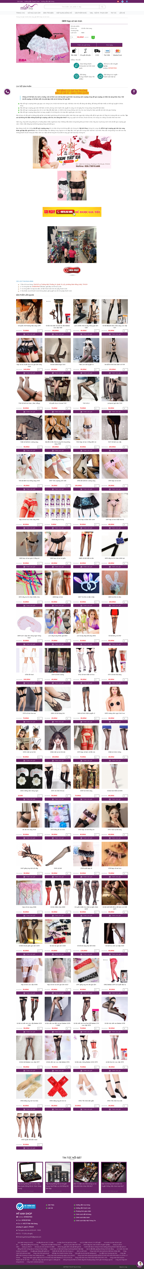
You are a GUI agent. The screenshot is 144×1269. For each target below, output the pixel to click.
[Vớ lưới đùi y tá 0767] (115, 621)
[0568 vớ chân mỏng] (115, 737)
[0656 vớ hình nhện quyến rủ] (86, 699)
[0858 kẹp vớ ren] (58, 582)
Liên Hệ (50, 1208)
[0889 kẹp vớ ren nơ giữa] (58, 544)
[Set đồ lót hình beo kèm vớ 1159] (115, 350)
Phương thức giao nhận (83, 1211)
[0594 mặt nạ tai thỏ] (29, 737)
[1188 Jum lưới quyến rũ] (86, 350)
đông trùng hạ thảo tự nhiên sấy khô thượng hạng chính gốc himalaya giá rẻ (87, 1260)
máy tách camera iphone (35, 1262)
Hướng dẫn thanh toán (83, 1208)
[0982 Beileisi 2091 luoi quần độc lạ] (115, 970)
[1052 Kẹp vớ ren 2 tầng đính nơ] (86, 427)
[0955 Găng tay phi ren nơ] (58, 1086)
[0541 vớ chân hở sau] (58, 776)
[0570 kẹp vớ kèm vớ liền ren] (86, 737)
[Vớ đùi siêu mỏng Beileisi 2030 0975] (86, 1048)
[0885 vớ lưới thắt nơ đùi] (86, 544)
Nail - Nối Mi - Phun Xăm (99, 13)
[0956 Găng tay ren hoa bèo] (29, 1086)
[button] (33, 74)
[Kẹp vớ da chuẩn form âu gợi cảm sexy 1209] (29, 350)
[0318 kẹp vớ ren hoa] (115, 854)
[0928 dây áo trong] (58, 505)
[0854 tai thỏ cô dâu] (115, 582)
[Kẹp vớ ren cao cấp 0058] (29, 970)
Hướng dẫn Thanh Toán (32, 1)
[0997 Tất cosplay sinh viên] (58, 466)
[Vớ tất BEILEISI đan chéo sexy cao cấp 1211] (115, 311)
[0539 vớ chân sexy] (86, 776)
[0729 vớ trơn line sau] (29, 699)
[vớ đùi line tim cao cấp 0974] (115, 1048)
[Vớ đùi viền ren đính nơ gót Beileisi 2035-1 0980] (58, 1009)
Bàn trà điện (48, 13)
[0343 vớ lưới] (58, 854)
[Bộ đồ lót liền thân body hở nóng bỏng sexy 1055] (58, 427)
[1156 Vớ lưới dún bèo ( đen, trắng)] (29, 389)
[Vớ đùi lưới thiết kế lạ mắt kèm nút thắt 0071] (115, 893)
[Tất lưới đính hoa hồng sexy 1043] (29, 466)
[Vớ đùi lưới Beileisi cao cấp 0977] (29, 1048)
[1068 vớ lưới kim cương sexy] (29, 427)
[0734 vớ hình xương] (58, 660)
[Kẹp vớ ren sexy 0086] (29, 893)
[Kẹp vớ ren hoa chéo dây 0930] (29, 505)
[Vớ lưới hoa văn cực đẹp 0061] (115, 931)
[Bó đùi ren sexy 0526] (29, 815)
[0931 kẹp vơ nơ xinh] (115, 466)
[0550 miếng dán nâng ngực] (29, 776)
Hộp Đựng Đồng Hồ (64, 13)
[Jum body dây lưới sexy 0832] (86, 621)
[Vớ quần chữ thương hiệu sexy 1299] (29, 311)
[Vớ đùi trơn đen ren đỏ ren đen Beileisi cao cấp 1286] (58, 311)
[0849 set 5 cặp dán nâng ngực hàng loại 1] (29, 621)
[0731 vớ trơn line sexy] (115, 660)
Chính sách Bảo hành (83, 1217)
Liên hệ (122, 13)
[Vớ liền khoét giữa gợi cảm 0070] (29, 931)
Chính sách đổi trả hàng (83, 1214)
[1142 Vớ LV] (86, 389)
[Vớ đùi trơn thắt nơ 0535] (115, 776)
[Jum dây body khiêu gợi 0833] (58, 621)
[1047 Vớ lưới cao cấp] (115, 427)
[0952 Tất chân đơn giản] (86, 1086)
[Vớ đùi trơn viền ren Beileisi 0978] (115, 1009)
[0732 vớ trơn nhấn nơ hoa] (86, 660)
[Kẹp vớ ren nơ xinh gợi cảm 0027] (58, 970)
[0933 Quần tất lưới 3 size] (29, 1125)
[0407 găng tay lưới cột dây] (29, 854)
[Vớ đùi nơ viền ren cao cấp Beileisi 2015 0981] (29, 1009)
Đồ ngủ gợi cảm (34, 13)
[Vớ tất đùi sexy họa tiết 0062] (86, 931)
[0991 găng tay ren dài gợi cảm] (86, 970)
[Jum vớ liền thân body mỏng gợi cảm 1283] (86, 311)
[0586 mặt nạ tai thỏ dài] (58, 737)
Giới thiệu (20, 1)
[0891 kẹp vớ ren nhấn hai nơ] (115, 505)
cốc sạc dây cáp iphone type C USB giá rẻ (46, 1260)
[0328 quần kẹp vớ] (86, 854)
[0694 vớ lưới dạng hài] (58, 699)
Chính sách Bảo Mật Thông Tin (86, 1220)
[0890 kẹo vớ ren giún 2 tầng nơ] (29, 544)
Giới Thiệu (51, 1205)
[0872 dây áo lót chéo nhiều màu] (29, 582)
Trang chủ (20, 13)
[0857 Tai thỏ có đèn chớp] (86, 582)
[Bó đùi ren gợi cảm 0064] (58, 931)
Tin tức (113, 13)
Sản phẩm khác (81, 13)
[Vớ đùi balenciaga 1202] (58, 350)
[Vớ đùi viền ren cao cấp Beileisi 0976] (58, 1048)
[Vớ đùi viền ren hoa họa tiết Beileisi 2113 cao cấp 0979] (86, 1009)
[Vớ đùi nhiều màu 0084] (58, 893)
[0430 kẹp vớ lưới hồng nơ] (86, 815)
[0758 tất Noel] (29, 660)
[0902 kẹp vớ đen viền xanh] (86, 505)
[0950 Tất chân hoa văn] (115, 1086)
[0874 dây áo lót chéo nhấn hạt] (115, 544)
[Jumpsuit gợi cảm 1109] (115, 389)
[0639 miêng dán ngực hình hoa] (115, 699)
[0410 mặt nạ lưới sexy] (115, 815)
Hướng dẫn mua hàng (83, 1205)
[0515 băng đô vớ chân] (58, 815)
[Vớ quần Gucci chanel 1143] (58, 389)
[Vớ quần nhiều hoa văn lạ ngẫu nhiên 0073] (86, 893)
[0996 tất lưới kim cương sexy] (86, 466)
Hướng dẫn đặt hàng (47, 1)
